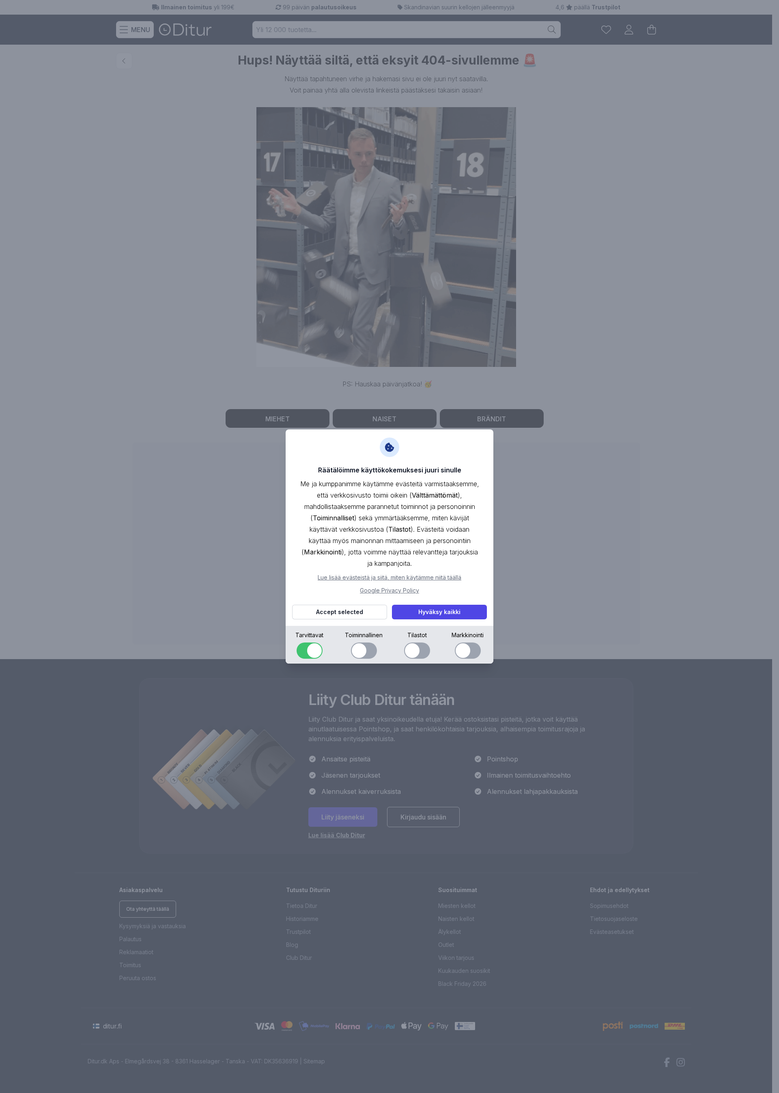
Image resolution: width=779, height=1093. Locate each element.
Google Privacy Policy (389, 590)
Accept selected (339, 611)
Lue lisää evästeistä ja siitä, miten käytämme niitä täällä (389, 577)
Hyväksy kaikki (439, 611)
